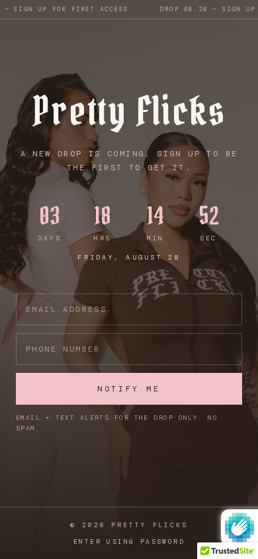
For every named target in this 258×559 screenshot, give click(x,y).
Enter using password (129, 541)
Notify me (128, 388)
